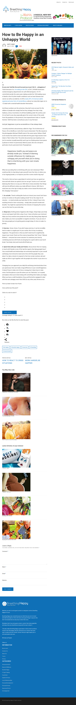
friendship (33, 347)
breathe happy (16, 347)
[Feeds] (9, 642)
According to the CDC (21, 89)
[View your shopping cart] (69, 34)
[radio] (25, 297)
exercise (25, 347)
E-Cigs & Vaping (18, 25)
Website (4, 580)
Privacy (4, 658)
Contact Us (64, 2)
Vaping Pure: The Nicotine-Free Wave (61, 86)
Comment (5, 551)
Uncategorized (5, 690)
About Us (59, 2)
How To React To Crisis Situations (12, 361)
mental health (7, 351)
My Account (71, 2)
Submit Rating (8, 312)
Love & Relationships (9, 29)
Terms (3, 656)
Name (4, 567)
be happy (6, 347)
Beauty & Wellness (57, 25)
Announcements (6, 664)
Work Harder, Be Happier (32, 361)
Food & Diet (20, 29)
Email (4, 573)
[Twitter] (3, 2)
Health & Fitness (30, 25)
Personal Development (43, 25)
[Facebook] (2, 2)
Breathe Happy (7, 25)
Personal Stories (6, 685)
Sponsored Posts (6, 688)
